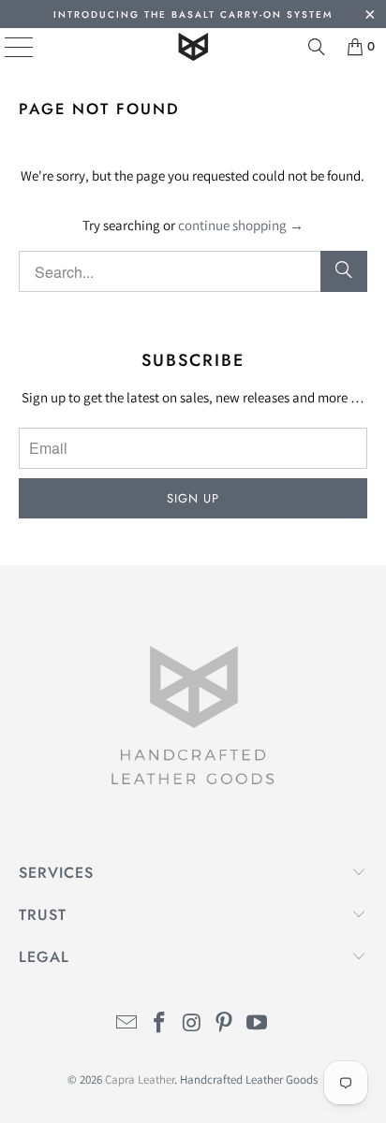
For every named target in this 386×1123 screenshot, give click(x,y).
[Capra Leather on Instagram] (192, 1024)
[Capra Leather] (193, 47)
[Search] (316, 47)
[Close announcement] (369, 16)
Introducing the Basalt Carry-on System (193, 14)
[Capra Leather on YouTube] (258, 1024)
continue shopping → (241, 225)
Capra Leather (139, 1079)
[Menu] (5, 47)
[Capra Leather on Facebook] (159, 1024)
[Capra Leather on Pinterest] (225, 1024)
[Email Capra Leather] (127, 1024)
